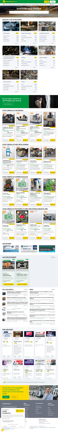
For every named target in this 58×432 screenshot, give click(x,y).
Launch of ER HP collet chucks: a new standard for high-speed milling (42, 321)
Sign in (53, 1)
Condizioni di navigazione (43, 427)
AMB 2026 (16, 315)
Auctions (14, 4)
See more (12, 140)
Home (4, 4)
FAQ (45, 4)
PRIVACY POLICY (51, 413)
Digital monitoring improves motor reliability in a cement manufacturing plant (41, 292)
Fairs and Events (35, 4)
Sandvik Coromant (41, 318)
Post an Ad (42, 4)
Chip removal (26, 407)
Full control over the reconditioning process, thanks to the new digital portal (42, 315)
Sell (47, 1)
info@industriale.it (6, 427)
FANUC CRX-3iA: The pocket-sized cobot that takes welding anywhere (42, 298)
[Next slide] (13, 119)
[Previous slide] (4, 119)
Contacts (49, 411)
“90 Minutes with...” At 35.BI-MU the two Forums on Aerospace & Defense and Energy (17, 292)
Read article (8, 356)
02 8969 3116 (5, 429)
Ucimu (16, 305)
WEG (38, 295)
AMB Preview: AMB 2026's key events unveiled (16, 297)
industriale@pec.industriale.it (10, 428)
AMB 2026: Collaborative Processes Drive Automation (15, 312)
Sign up (6, 397)
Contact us (14, 397)
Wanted (9, 4)
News (30, 4)
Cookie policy (50, 414)
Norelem (39, 306)
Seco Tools (39, 324)
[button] (7, 124)
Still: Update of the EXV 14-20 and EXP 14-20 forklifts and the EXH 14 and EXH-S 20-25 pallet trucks (42, 310)
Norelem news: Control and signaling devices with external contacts (41, 304)
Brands (49, 409)
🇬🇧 (52, 4)
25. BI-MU (16, 295)
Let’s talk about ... (24, 4)
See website (4, 356)
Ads (7, 4)
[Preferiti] (12, 114)
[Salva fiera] (10, 333)
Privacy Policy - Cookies (34, 427)
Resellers (18, 4)
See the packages (8, 104)
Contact (6, 140)
